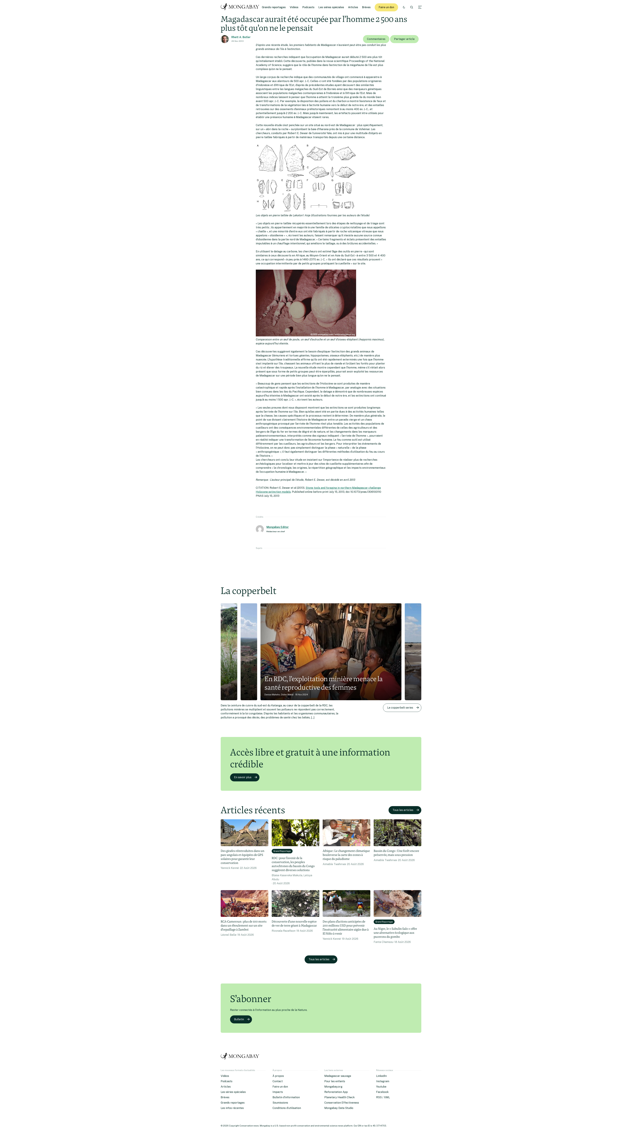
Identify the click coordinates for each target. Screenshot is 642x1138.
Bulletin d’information (286, 1097)
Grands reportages (274, 7)
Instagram (382, 1081)
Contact (278, 1081)
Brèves (366, 7)
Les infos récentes (232, 1108)
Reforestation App (336, 1092)
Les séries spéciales (331, 7)
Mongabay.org (333, 1086)
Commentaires (376, 39)
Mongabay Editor (277, 527)
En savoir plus (242, 777)
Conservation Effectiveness (341, 1102)
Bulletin (239, 1019)
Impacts (278, 1092)
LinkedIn (381, 1076)
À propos (278, 1076)
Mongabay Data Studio (338, 1108)
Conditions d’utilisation (287, 1108)
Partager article (404, 39)
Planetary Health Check (339, 1097)
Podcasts (308, 7)
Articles (353, 7)
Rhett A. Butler (241, 37)
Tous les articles (403, 810)
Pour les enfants (334, 1081)
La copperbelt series (400, 707)
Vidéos (294, 7)
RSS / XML (383, 1097)
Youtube (381, 1086)
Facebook (382, 1092)
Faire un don (386, 7)
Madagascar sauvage (337, 1076)
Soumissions (280, 1102)
